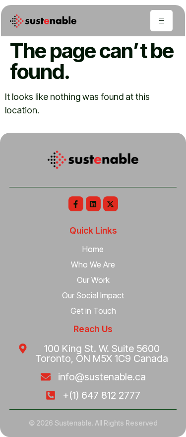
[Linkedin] (93, 203)
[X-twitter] (110, 203)
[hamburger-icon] (161, 20)
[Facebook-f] (75, 203)
